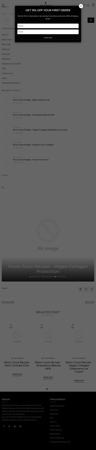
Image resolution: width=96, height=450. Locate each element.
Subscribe (48, 38)
